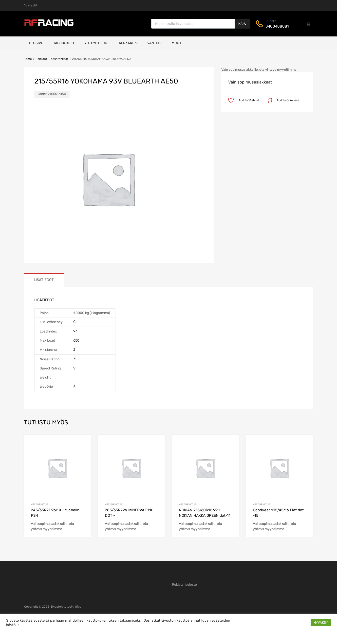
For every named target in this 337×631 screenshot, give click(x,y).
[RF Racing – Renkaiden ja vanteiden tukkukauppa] (49, 25)
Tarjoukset (64, 43)
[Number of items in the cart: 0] (308, 24)
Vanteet (154, 43)
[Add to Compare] (83, 452)
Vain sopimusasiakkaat (250, 82)
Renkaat (126, 43)
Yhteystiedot (96, 43)
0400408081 (277, 26)
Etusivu (36, 43)
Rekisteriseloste (184, 584)
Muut (176, 43)
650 (76, 340)
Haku (242, 23)
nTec (78, 606)
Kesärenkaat (59, 59)
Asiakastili (30, 5)
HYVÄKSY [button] (321, 622)
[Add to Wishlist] (83, 444)
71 (74, 359)
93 (75, 331)
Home (27, 59)
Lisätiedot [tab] (44, 280)
